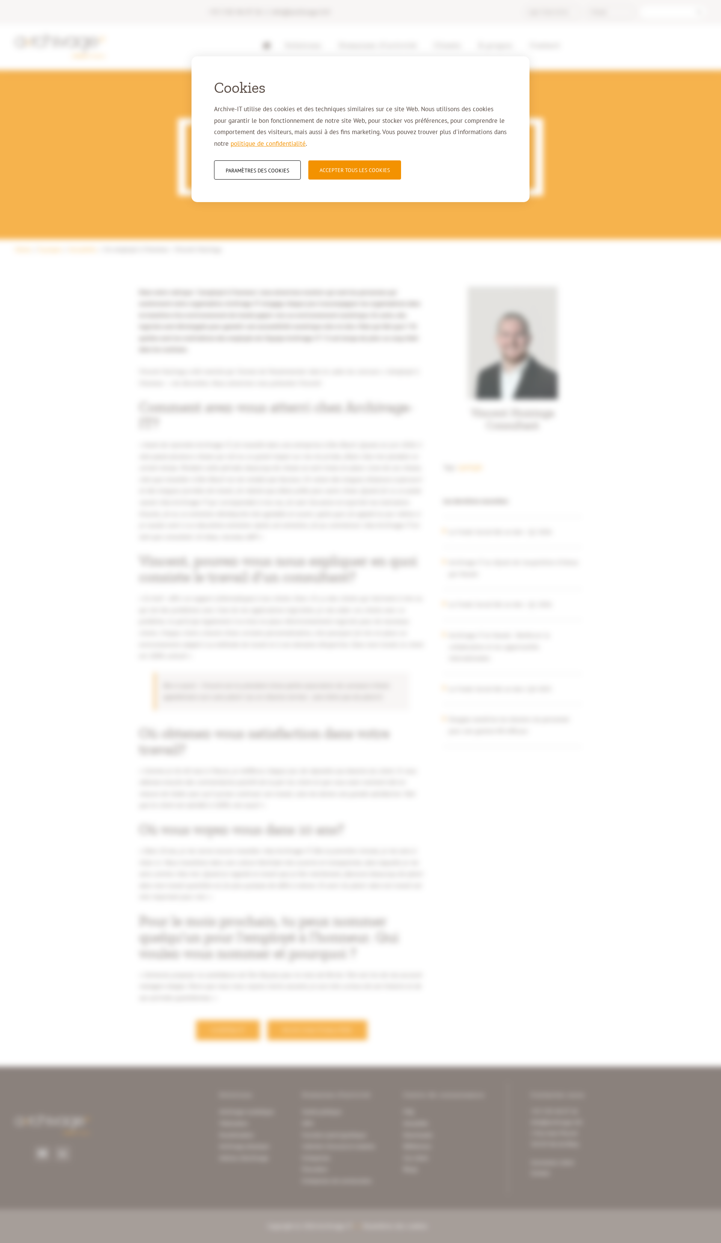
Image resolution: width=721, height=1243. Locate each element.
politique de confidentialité (268, 143)
